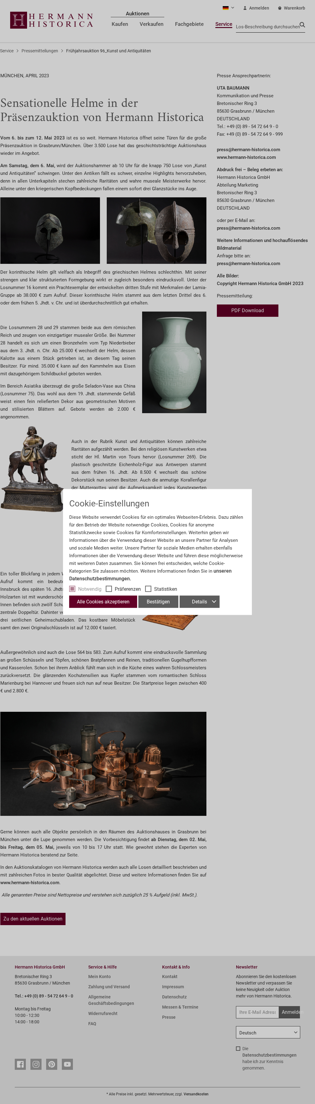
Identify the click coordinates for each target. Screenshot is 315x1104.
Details (199, 602)
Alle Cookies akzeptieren (103, 602)
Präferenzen (128, 589)
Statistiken (165, 589)
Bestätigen (158, 602)
